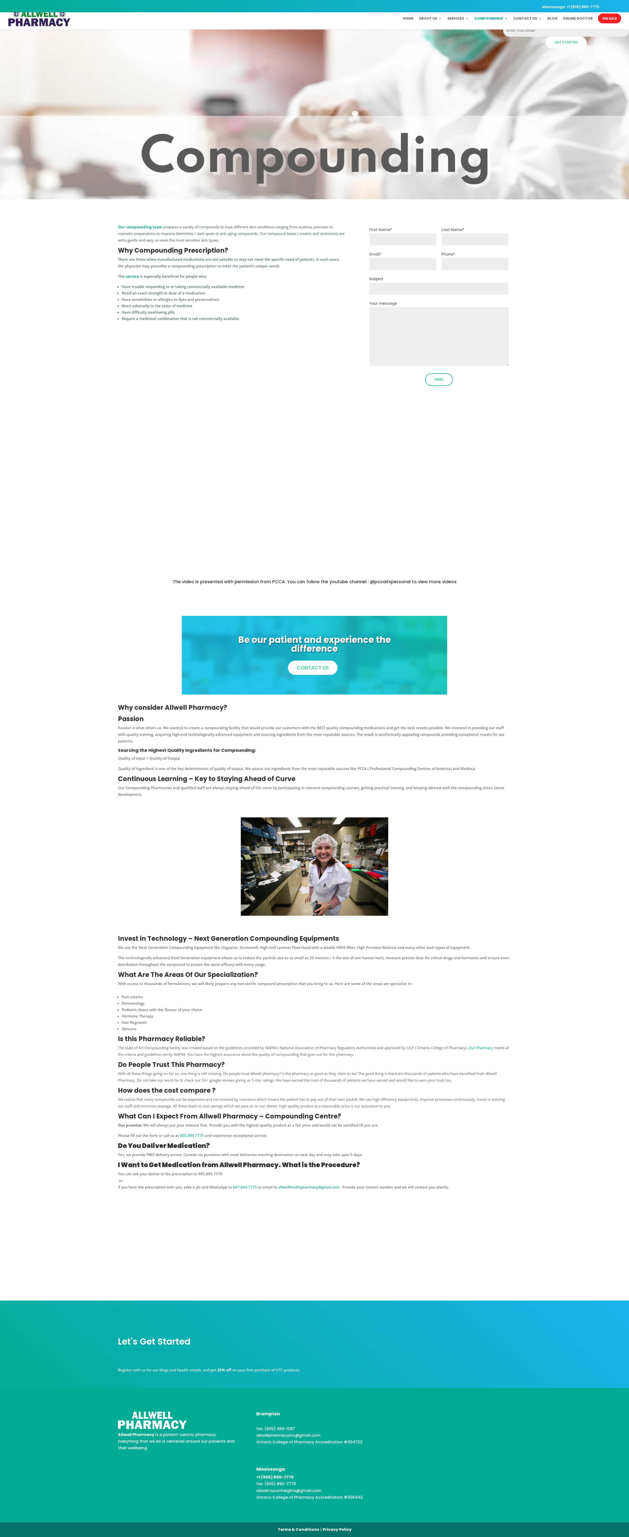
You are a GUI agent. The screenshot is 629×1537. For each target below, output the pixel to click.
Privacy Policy (337, 1529)
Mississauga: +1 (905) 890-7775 (570, 7)
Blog (552, 19)
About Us (428, 19)
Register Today (315, 1256)
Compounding (488, 19)
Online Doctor (578, 19)
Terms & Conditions (298, 1529)
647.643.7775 (245, 1187)
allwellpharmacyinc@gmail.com (288, 1435)
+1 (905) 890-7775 (275, 1477)
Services (455, 19)
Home (408, 19)
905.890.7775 (192, 1135)
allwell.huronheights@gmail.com (288, 1491)
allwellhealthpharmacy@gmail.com (308, 1187)
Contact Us (525, 19)
